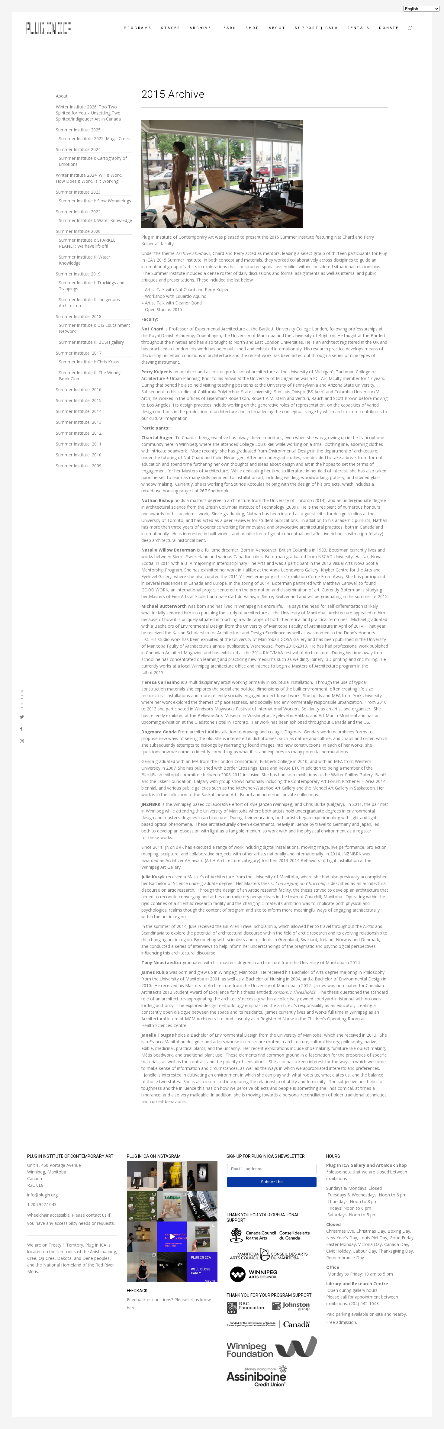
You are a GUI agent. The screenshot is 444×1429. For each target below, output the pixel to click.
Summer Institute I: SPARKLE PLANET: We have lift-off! (87, 243)
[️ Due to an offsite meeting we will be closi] (202, 1267)
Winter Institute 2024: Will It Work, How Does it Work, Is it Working (89, 178)
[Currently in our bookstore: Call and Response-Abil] (202, 1236)
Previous (135, 175)
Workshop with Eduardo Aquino (176, 296)
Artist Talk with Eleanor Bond (173, 303)
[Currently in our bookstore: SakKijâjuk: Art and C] (172, 1206)
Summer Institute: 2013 (78, 422)
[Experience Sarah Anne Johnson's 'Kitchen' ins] (172, 1267)
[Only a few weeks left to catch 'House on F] (202, 1176)
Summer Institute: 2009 (78, 465)
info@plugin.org (42, 1195)
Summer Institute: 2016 (78, 389)
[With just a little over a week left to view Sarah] (142, 1176)
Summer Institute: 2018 (78, 316)
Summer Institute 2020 (78, 231)
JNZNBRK (150, 804)
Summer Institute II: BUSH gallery (91, 342)
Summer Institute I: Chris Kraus (89, 362)
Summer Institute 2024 (78, 149)
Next (309, 175)
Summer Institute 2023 (78, 192)
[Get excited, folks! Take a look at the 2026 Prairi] (142, 1206)
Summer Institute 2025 (78, 130)
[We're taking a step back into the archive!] (202, 1206)
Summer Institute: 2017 (78, 353)
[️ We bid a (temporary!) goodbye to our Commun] (142, 1267)
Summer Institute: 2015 (78, 400)
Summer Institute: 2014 (78, 411)
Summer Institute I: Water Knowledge (95, 220)
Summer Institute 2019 (78, 274)
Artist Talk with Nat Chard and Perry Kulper (187, 289)
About (62, 96)
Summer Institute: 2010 (78, 455)
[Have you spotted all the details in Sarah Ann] (142, 1236)
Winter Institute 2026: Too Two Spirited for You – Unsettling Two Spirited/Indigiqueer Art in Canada (88, 113)
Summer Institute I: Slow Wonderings (95, 201)
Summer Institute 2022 (78, 211)
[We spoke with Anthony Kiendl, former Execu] (172, 1236)
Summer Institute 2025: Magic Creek (94, 138)
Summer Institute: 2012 (78, 433)
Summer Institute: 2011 (78, 444)
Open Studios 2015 (164, 309)
